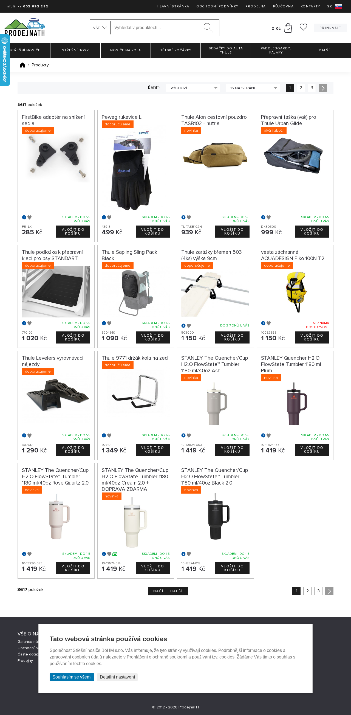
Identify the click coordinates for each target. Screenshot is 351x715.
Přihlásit (330, 28)
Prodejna (255, 6)
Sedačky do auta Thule (226, 50)
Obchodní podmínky (217, 6)
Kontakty (310, 6)
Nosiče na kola (125, 50)
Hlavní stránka (173, 6)
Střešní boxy (75, 50)
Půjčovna (283, 6)
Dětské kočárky (175, 50)
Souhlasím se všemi (72, 677)
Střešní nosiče (25, 50)
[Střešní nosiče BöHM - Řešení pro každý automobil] (24, 28)
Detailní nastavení (117, 677)
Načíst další (168, 591)
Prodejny (25, 660)
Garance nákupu (32, 641)
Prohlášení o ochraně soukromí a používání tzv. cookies (180, 657)
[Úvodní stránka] (22, 65)
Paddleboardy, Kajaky (276, 50)
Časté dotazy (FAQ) (34, 654)
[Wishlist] (303, 29)
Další (326, 50)
